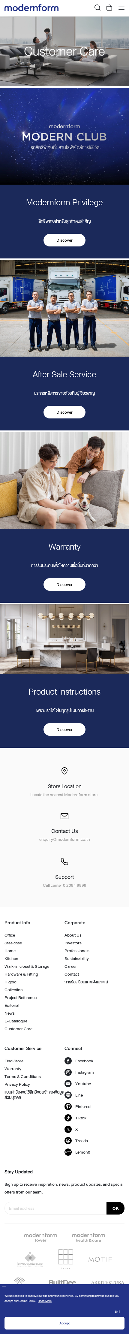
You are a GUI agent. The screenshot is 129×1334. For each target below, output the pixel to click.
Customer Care (18, 1028)
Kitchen (11, 958)
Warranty (12, 1068)
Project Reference (20, 997)
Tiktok (80, 1117)
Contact (71, 974)
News (9, 1013)
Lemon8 (82, 1152)
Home (10, 950)
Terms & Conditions (22, 1076)
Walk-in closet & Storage (26, 966)
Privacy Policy (17, 1084)
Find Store (13, 1060)
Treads (81, 1140)
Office (9, 935)
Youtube (83, 1083)
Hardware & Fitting (21, 974)
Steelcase (13, 942)
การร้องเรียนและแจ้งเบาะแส (86, 981)
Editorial (11, 1005)
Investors (73, 942)
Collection (13, 989)
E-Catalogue (15, 1021)
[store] (109, 8)
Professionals (76, 950)
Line (79, 1095)
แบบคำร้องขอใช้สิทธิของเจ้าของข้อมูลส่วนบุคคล (34, 1094)
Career (70, 966)
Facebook (84, 1060)
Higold (10, 981)
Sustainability (76, 958)
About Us (73, 935)
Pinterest (83, 1106)
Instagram (84, 1072)
